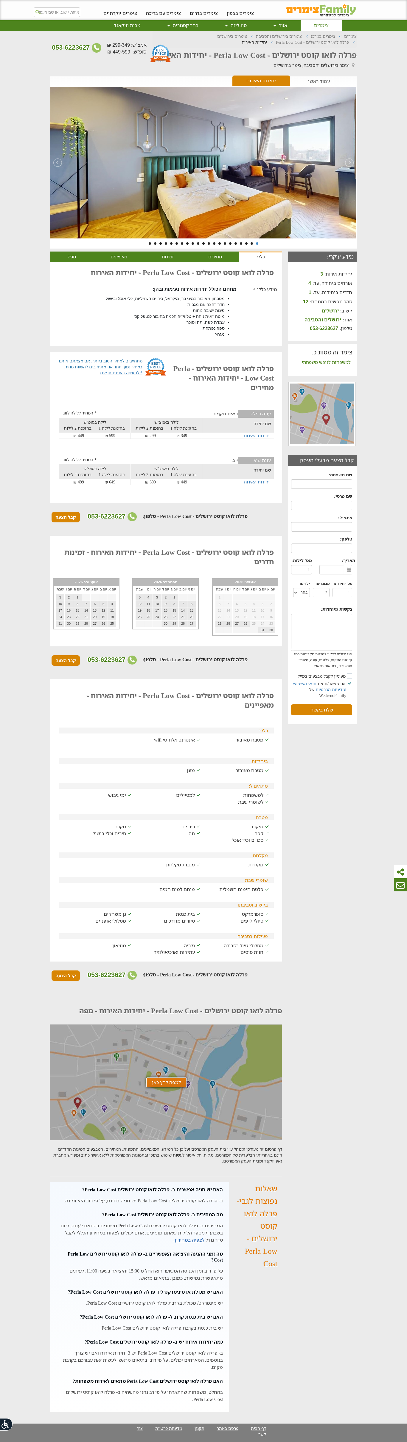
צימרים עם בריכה (163, 13)
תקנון (199, 1428)
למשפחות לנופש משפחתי (326, 362)
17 (171, 243)
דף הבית (258, 1428)
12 (198, 243)
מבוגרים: (323, 583)
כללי (261, 257)
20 (155, 243)
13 (193, 243)
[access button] (6, 1424)
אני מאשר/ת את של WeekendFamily (320, 689)
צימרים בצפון (240, 13)
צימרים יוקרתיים (120, 13)
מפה (72, 257)
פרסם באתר (227, 1428)
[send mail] (400, 884)
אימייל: (345, 517)
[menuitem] (240, 8)
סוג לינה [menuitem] (238, 25)
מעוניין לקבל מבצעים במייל (322, 676)
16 (176, 243)
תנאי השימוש (304, 683)
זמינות (168, 257)
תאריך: (348, 560)
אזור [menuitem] (282, 25)
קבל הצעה (65, 517)
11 (203, 243)
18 (166, 243)
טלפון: (346, 539)
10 (209, 243)
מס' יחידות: (343, 583)
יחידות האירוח (261, 80)
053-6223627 (71, 47)
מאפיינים (119, 257)
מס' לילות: (301, 560)
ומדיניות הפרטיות (331, 689)
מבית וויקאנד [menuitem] (127, 25)
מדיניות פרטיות (168, 1428)
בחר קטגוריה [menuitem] (185, 25)
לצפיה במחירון (189, 1240)
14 (187, 243)
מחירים (215, 257)
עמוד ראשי (319, 81)
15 (182, 243)
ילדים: (305, 583)
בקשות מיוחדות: (336, 609)
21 (150, 243)
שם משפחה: (340, 474)
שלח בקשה (321, 709)
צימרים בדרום (204, 13)
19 (160, 243)
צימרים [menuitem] (321, 25)
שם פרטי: (343, 496)
